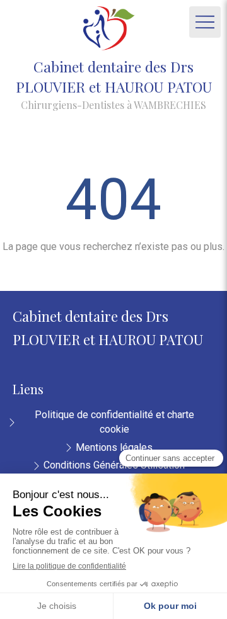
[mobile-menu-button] (205, 22)
